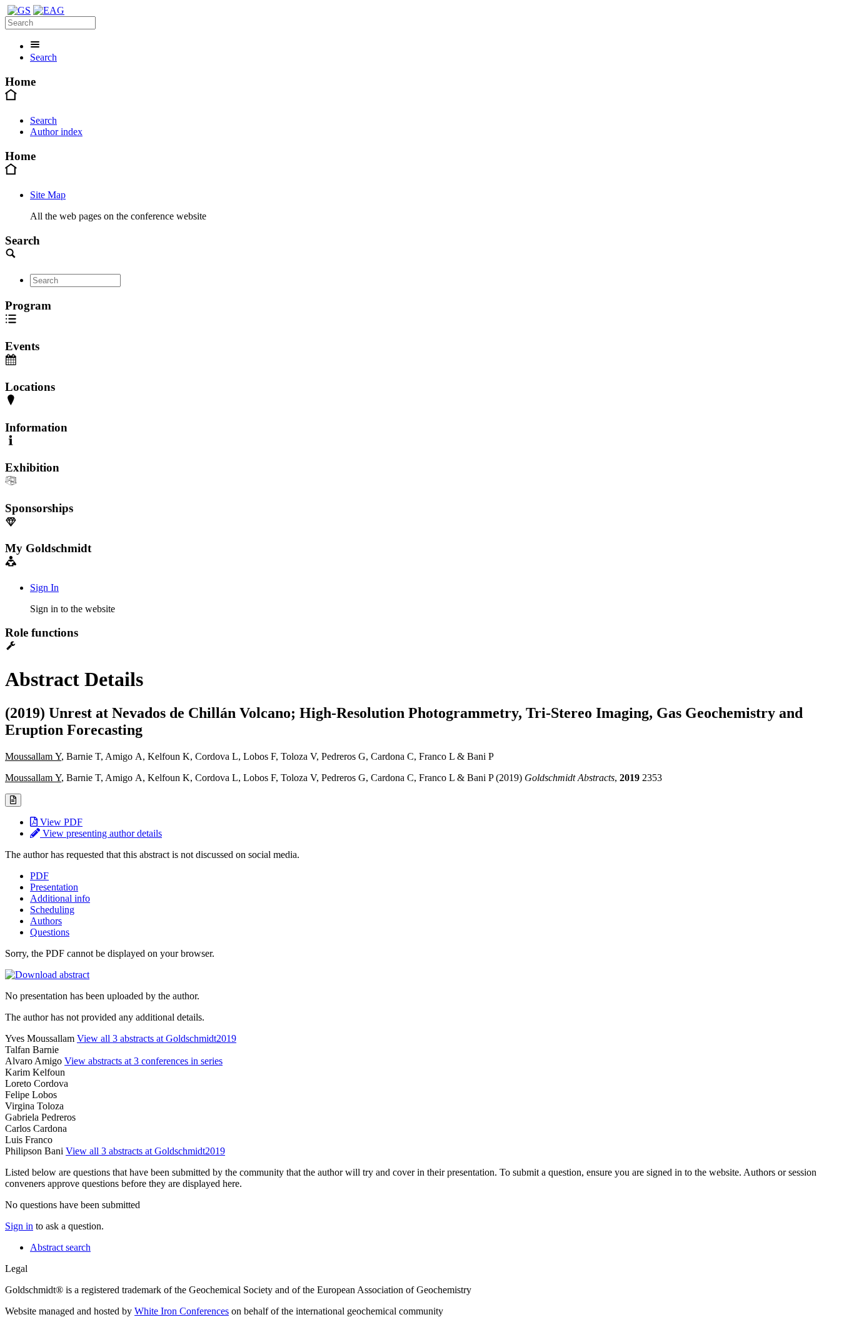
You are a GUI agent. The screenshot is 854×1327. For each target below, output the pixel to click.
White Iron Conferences (181, 1311)
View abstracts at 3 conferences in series (143, 1061)
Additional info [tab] (60, 898)
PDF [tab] (39, 875)
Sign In (44, 587)
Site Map (48, 194)
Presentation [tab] (54, 887)
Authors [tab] (46, 921)
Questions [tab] (49, 932)
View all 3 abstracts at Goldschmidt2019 (156, 1038)
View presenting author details (101, 833)
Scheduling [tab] (52, 909)
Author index (56, 131)
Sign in (19, 1226)
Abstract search (60, 1247)
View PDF (60, 822)
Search (43, 57)
